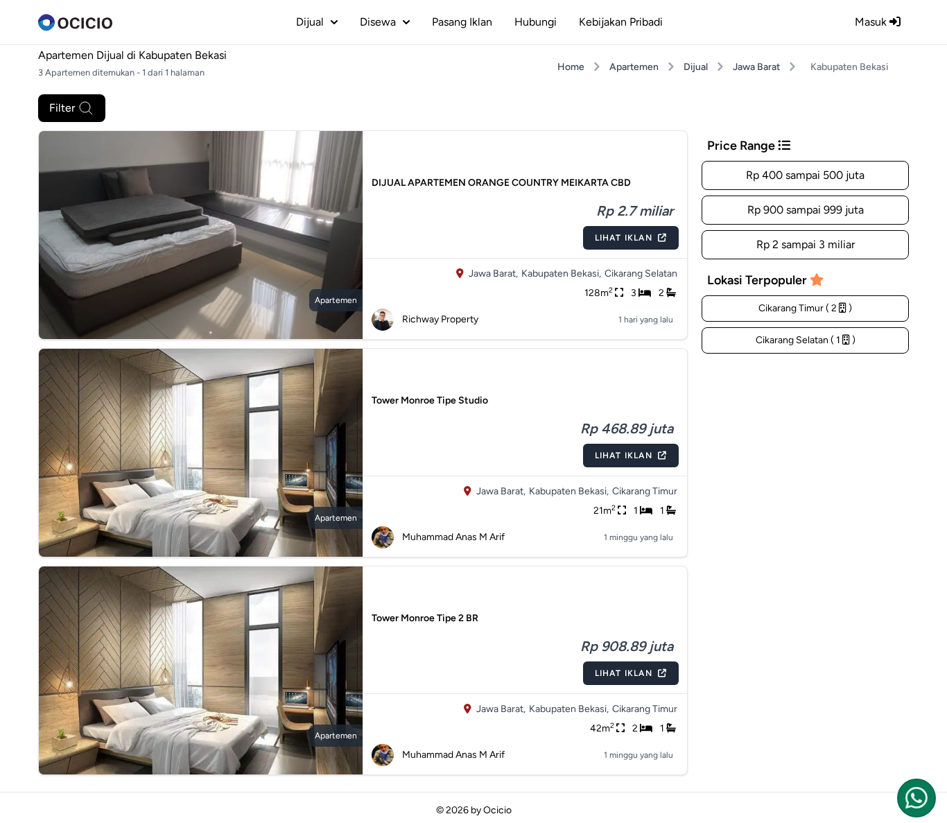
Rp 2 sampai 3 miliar (805, 244)
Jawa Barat (756, 67)
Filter (62, 107)
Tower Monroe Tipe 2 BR (425, 618)
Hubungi (535, 21)
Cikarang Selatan (641, 273)
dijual (310, 21)
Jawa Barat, (493, 273)
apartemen (336, 300)
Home (570, 67)
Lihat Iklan (623, 238)
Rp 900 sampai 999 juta (805, 209)
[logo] (75, 22)
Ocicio (497, 810)
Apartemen (634, 67)
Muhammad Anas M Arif (453, 537)
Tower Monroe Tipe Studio (430, 400)
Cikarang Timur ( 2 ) (805, 308)
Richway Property (440, 319)
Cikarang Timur (644, 491)
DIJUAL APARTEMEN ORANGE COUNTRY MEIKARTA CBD (501, 183)
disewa (378, 21)
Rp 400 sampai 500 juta (805, 175)
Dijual (696, 67)
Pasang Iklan (462, 21)
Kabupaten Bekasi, (561, 273)
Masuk (872, 21)
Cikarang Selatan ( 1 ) (805, 340)
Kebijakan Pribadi (621, 21)
